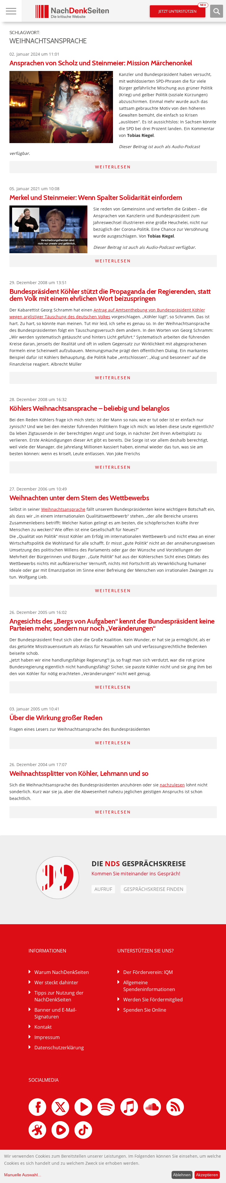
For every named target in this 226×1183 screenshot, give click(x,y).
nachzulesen (172, 785)
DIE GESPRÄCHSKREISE (139, 863)
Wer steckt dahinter (56, 982)
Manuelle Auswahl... (22, 1174)
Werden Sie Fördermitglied (153, 999)
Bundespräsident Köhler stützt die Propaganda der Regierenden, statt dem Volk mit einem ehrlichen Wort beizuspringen (110, 295)
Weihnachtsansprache (63, 509)
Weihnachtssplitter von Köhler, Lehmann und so (79, 773)
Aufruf (103, 889)
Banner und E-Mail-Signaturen (55, 1013)
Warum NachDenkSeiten (61, 972)
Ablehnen (182, 1174)
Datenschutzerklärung (59, 1047)
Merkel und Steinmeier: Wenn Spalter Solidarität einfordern (95, 197)
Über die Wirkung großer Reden (55, 717)
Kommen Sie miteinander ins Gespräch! (136, 873)
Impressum (47, 1037)
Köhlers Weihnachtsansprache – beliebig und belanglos (89, 408)
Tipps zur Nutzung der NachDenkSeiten (59, 996)
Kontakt (43, 1027)
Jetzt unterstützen (182, 9)
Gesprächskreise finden (153, 889)
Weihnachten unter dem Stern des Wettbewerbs (79, 497)
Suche (216, 11)
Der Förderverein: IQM (148, 972)
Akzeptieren (207, 1174)
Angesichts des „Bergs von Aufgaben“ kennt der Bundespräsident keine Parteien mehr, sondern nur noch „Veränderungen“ (112, 624)
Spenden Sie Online (144, 1010)
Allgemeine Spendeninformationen (149, 986)
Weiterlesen (113, 167)
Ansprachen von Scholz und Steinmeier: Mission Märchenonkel (100, 63)
